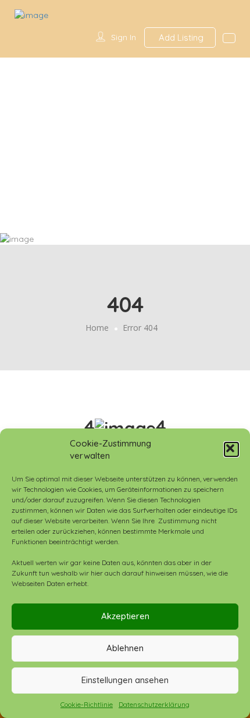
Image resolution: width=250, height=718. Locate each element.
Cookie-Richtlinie (86, 704)
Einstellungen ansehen (125, 679)
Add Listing (179, 37)
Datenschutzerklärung (154, 704)
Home (97, 327)
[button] (231, 449)
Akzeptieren (125, 615)
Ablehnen (125, 647)
